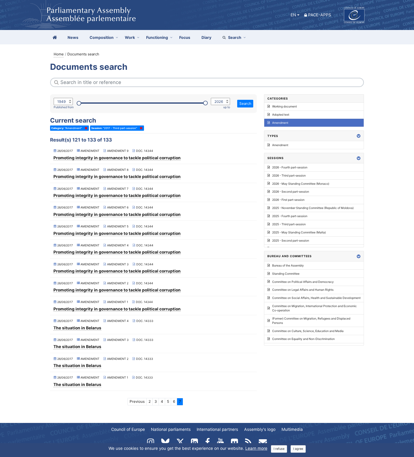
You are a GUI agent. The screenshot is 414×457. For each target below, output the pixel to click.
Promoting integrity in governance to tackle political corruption (117, 157)
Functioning (157, 37)
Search (234, 37)
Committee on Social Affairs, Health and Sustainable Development (316, 298)
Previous (137, 401)
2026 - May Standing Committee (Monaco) (300, 183)
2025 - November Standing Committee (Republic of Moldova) (313, 208)
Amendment (280, 123)
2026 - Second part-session (290, 191)
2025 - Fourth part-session (289, 216)
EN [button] (293, 14)
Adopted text (280, 114)
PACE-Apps (319, 14)
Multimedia (292, 429)
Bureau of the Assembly (288, 265)
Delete (85, 128)
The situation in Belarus (77, 328)
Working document (284, 106)
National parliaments (171, 429)
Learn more (256, 448)
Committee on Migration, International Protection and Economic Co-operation (314, 308)
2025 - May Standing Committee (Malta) (299, 232)
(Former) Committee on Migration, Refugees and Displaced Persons (311, 321)
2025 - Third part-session (289, 224)
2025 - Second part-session (290, 240)
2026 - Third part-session (289, 175)
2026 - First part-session (288, 200)
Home (59, 54)
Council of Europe (128, 429)
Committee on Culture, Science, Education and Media (308, 331)
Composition (102, 37)
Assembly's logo (260, 429)
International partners (217, 429)
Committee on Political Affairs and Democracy (303, 282)
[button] (359, 136)
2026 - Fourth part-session (289, 167)
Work (130, 37)
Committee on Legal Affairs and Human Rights (303, 289)
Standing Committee (285, 273)
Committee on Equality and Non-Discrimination (303, 339)
